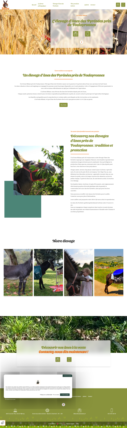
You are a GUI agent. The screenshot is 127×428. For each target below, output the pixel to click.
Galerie (87, 5)
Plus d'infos (63, 105)
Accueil (34, 5)
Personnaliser (56, 394)
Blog (77, 423)
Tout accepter (65, 394)
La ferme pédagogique (42, 5)
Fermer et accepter (67, 375)
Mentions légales (70, 423)
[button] (118, 5)
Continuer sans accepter (10, 399)
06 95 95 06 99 (112, 413)
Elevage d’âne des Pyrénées (58, 5)
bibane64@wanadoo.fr (79, 413)
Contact (93, 5)
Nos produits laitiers (75, 5)
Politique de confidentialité (46, 394)
